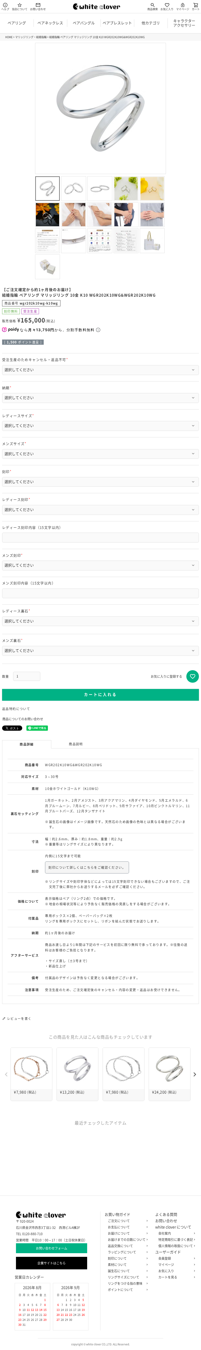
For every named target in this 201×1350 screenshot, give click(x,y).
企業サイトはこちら (51, 1263)
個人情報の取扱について (175, 1245)
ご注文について (119, 1220)
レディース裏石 (17, 611)
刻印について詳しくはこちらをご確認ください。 (87, 867)
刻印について (117, 1258)
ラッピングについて (122, 1252)
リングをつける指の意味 (125, 1283)
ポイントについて (120, 1289)
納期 (7, 388)
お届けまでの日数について (127, 1239)
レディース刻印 (17, 499)
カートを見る (167, 1277)
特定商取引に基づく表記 (175, 1239)
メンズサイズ (15, 443)
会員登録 (164, 1258)
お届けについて (119, 1233)
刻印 (7, 471)
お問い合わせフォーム (51, 1248)
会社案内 (164, 1233)
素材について (117, 1264)
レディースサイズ (19, 416)
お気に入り (167, 9)
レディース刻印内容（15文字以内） (32, 527)
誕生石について (119, 1270)
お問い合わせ (38, 9)
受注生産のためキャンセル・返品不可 (36, 359)
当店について (19, 9)
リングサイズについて (123, 1277)
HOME (9, 37)
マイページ (182, 9)
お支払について (119, 1227)
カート (196, 9)
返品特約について (16, 708)
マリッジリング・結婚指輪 (31, 37)
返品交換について (120, 1245)
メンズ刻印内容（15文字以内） (28, 583)
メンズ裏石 (13, 640)
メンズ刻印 (13, 555)
